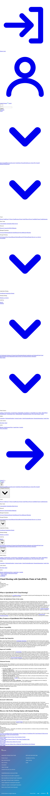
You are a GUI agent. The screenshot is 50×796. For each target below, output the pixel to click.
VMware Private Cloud (30, 219)
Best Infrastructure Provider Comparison (10, 775)
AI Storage (13, 355)
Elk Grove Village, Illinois (39, 412)
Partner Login (7, 573)
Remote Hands (12, 232)
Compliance (43, 793)
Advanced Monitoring (4, 232)
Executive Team (14, 162)
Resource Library (30, 162)
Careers (9, 162)
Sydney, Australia (19, 427)
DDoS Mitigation (12, 228)
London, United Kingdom (23, 418)
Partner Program (21, 162)
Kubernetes (45, 219)
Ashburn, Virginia (3, 412)
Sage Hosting (11, 293)
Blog (7, 162)
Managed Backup (15, 237)
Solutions (2, 540)
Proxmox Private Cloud (20, 219)
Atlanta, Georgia (10, 412)
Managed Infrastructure (5, 488)
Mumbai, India (3, 427)
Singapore (8, 427)
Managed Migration (27, 232)
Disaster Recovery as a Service (34, 237)
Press (26, 162)
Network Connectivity (4, 228)
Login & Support (13, 573)
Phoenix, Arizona (6, 414)
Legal (38, 793)
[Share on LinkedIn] (3, 587)
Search (10, 103)
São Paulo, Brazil (3, 422)
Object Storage (9, 237)
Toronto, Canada (40, 414)
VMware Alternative (32, 356)
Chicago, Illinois (17, 412)
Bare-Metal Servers (14, 223)
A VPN (16, 678)
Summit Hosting (19, 721)
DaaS (27, 762)
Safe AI (1, 302)
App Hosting (3, 520)
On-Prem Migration (9, 356)
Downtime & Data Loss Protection (20, 356)
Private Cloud (3, 219)
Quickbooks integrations (21, 640)
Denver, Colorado (30, 412)
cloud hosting (18, 651)
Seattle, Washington (23, 414)
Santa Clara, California (14, 414)
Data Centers (3, 547)
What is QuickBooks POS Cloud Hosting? (9, 733)
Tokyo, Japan (13, 427)
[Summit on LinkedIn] (47, 793)
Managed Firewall (19, 232)
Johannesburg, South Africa (43, 418)
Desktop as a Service (4, 297)
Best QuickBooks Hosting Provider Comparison (12, 778)
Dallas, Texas (24, 412)
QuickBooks (2, 575)
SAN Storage (3, 237)
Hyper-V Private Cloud (10, 219)
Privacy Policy (33, 793)
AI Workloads (3, 355)
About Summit (3, 162)
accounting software (16, 595)
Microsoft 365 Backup (23, 237)
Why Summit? (37, 162)
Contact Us (2, 480)
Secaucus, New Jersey (32, 414)
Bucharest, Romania (33, 418)
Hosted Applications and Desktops (30, 355)
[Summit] (2, 109)
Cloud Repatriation (19, 355)
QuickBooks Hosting (4, 293)
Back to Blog (4, 574)
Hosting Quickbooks (44, 608)
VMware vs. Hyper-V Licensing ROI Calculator (11, 785)
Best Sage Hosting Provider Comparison (10, 780)
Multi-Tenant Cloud (39, 219)
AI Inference (8, 355)
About (2, 483)
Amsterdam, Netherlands (5, 418)
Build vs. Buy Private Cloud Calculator (10, 787)
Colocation (2, 223)
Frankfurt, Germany (14, 418)
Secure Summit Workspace (16, 657)
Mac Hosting (7, 223)
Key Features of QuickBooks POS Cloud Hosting (30, 733)
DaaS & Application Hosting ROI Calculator (11, 782)
